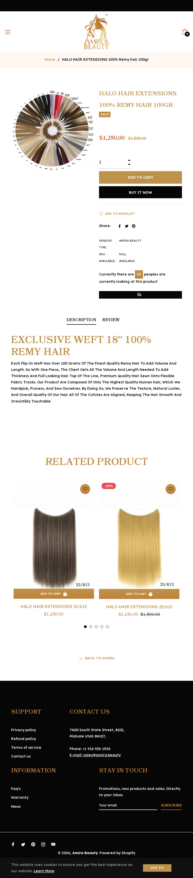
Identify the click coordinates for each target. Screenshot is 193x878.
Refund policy (23, 738)
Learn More (44, 871)
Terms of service (26, 747)
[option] (53, 554)
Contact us (21, 756)
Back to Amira (99, 658)
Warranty (19, 797)
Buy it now (140, 192)
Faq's (16, 788)
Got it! (157, 868)
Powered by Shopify (117, 853)
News (16, 806)
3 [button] (96, 626)
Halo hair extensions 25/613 (139, 606)
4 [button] (102, 626)
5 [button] (107, 626)
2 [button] (90, 626)
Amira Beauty (85, 853)
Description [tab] (81, 320)
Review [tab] (111, 320)
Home (49, 59)
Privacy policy (23, 730)
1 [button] (85, 626)
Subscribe (171, 805)
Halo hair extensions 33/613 (54, 606)
